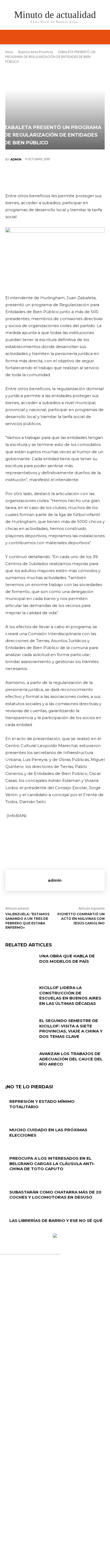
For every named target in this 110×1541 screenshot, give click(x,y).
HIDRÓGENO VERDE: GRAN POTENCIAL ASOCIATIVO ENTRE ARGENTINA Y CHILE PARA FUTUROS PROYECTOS (55, 1370)
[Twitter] (39, 177)
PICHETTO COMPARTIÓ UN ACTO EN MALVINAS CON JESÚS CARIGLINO (81, 918)
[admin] (26, 880)
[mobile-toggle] (9, 37)
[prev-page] (6, 1230)
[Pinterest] (55, 177)
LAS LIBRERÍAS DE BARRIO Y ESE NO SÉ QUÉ (56, 1220)
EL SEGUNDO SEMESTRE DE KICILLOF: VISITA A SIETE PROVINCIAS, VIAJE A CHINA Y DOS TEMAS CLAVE (71, 1028)
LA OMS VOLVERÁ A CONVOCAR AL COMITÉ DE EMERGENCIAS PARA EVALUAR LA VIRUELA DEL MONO (56, 1399)
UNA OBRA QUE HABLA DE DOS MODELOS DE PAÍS (67, 958)
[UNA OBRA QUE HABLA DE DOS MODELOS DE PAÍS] (20, 963)
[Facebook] (23, 177)
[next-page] (9, 1230)
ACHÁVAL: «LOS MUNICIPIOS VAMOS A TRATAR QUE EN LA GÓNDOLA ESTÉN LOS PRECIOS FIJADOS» (56, 1427)
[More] (87, 177)
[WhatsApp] (71, 177)
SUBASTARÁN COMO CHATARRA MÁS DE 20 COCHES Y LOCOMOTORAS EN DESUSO (55, 1194)
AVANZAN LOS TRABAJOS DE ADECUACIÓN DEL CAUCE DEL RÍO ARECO (71, 1059)
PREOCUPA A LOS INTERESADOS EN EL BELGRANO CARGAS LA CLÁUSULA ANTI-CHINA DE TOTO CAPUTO (52, 1163)
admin (15, 159)
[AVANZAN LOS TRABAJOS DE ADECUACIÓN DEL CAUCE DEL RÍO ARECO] (20, 1061)
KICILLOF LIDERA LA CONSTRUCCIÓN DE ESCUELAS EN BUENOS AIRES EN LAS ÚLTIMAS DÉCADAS (70, 995)
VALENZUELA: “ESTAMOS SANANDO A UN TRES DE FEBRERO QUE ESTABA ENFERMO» (27, 920)
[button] (102, 37)
